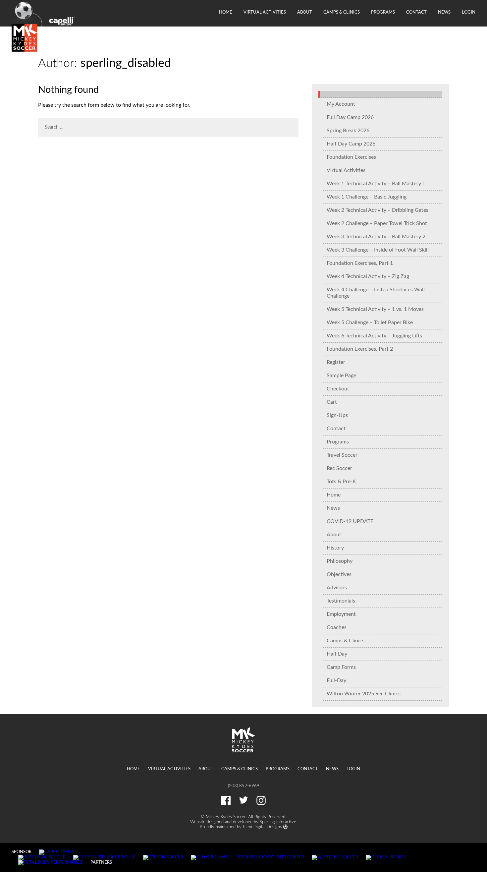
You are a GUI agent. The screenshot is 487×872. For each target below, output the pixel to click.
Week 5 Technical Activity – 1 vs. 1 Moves (375, 309)
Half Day (337, 654)
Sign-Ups (337, 415)
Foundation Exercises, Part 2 (360, 349)
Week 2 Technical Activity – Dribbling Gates (377, 210)
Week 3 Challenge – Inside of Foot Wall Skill (378, 250)
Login (468, 12)
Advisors (337, 587)
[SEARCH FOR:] (168, 127)
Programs (383, 12)
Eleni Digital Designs (263, 827)
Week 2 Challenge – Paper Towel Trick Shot (377, 223)
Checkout (338, 388)
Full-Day (336, 680)
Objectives (339, 574)
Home (225, 12)
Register (336, 362)
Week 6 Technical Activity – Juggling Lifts (374, 335)
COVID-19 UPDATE (350, 521)
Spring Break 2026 (348, 130)
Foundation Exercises (351, 157)
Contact (416, 12)
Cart (332, 402)
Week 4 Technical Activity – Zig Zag (368, 276)
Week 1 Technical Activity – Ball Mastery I (375, 183)
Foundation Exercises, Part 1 (360, 263)
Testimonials (341, 601)
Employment (341, 614)
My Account (341, 104)
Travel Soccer (342, 455)
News (444, 12)
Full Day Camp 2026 (350, 117)
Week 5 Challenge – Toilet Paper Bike (370, 322)
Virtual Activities (265, 12)
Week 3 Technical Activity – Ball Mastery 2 (376, 236)
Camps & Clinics (341, 12)
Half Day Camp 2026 (351, 143)
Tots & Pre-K (341, 481)
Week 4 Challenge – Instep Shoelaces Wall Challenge (376, 293)
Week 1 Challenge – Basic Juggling (366, 197)
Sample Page (341, 375)
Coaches (337, 627)
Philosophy (339, 561)
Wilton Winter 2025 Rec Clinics (364, 693)
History (335, 548)
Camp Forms (341, 667)
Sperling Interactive (278, 822)
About (304, 12)
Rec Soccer (339, 468)
